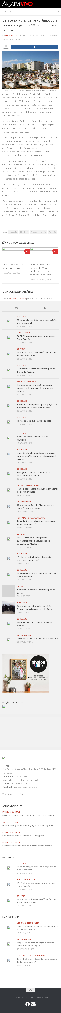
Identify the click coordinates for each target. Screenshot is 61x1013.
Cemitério (13, 232)
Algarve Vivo (11, 36)
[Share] (34, 47)
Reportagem (33, 485)
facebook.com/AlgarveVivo (26, 787)
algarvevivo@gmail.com (21, 783)
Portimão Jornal (25, 518)
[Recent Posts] (16, 308)
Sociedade (8, 11)
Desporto (21, 485)
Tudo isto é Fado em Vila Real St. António (37, 638)
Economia (22, 602)
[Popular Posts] (44, 308)
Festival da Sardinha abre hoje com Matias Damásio (27, 845)
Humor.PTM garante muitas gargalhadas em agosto (27, 825)
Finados (34, 232)
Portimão (52, 232)
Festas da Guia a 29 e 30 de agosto (34, 420)
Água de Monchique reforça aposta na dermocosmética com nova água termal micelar (36, 456)
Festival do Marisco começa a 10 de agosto (23, 835)
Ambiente (21, 382)
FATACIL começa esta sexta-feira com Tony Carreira (28, 815)
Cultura (21, 349)
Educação (32, 382)
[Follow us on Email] (33, 1004)
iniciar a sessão (18, 298)
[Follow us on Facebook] (27, 1004)
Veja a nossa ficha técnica (14, 794)
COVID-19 (24, 232)
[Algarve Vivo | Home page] (22, 4)
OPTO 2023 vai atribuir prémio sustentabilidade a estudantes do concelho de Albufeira (33, 540)
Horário (43, 232)
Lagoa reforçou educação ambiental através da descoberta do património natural (35, 388)
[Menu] (57, 4)
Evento (20, 333)
